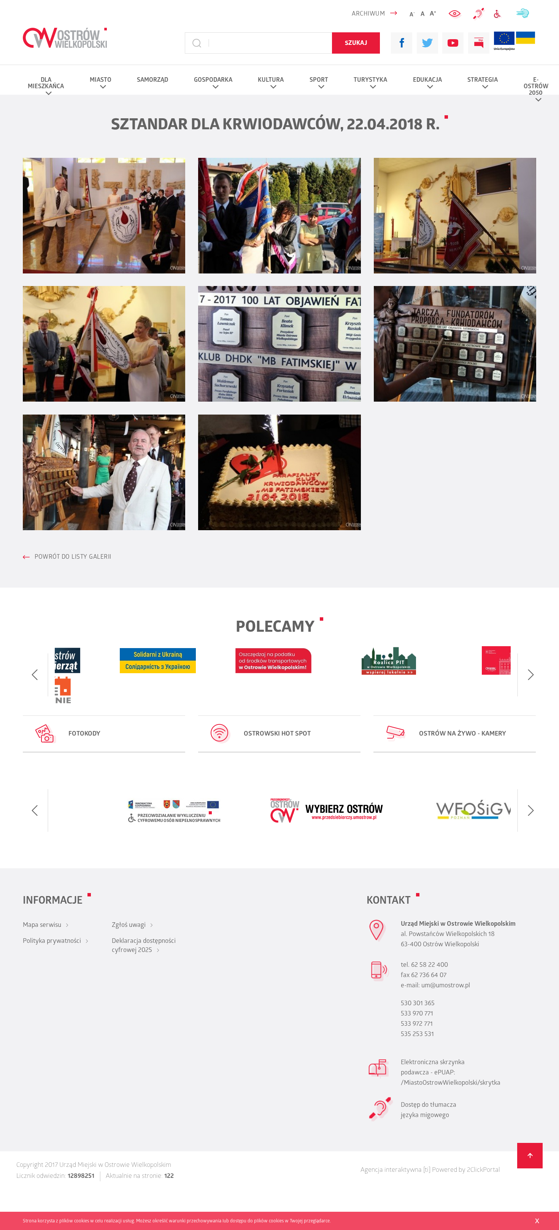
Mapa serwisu (42, 926)
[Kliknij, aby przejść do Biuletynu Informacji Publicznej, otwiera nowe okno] (478, 43)
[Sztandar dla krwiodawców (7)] (104, 472)
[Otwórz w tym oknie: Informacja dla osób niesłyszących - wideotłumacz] (380, 1120)
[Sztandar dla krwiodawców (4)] (104, 344)
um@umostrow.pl (445, 986)
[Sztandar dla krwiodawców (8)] (279, 472)
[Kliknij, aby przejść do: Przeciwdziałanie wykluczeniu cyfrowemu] (500, 14)
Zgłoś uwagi (129, 926)
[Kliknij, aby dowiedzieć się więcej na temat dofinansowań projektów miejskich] (504, 43)
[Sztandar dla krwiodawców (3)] (455, 215)
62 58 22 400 (429, 965)
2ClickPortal (483, 1170)
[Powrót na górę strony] (530, 1156)
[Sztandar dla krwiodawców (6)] (455, 344)
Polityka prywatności (52, 942)
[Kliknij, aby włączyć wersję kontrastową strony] (455, 14)
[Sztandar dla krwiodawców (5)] (279, 344)
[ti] (426, 1170)
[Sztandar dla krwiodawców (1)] (104, 215)
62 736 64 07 (428, 976)
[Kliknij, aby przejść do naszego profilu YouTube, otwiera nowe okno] (453, 43)
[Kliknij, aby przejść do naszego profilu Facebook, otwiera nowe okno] (401, 43)
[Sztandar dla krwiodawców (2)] (279, 215)
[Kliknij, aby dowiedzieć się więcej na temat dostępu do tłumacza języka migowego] (479, 14)
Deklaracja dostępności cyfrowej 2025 (144, 946)
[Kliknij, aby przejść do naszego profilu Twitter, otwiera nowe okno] (427, 43)
